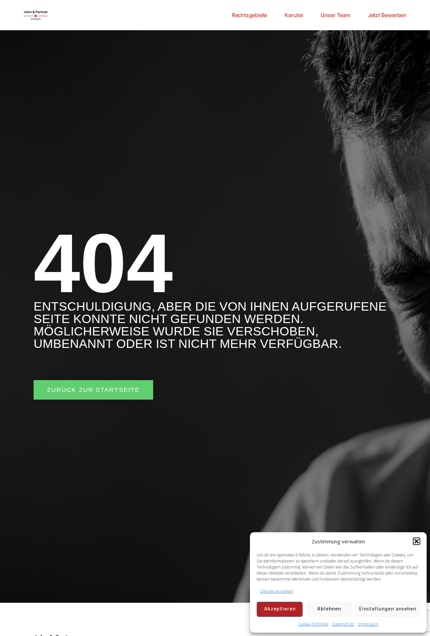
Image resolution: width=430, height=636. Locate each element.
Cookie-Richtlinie (313, 624)
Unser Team (335, 15)
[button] (416, 541)
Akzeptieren (280, 609)
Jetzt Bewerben (387, 15)
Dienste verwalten (276, 591)
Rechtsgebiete (249, 15)
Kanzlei (294, 15)
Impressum (368, 624)
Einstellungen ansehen (387, 609)
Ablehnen (329, 609)
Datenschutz (343, 624)
